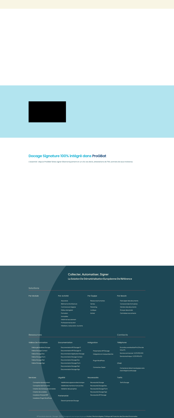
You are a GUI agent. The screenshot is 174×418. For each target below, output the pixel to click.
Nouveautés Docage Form (99, 389)
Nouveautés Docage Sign (98, 392)
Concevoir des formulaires (129, 304)
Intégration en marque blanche (103, 354)
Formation (64, 313)
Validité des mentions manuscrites (72, 385)
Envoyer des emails (126, 310)
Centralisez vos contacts (128, 313)
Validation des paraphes (69, 389)
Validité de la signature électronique (72, 382)
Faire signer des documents (129, 301)
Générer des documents (128, 307)
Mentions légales (98, 416)
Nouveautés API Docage (98, 395)
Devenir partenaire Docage (70, 400)
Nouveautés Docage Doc (98, 385)
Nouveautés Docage (97, 382)
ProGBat (47, 162)
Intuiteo (89, 416)
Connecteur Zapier (99, 367)
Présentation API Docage (101, 351)
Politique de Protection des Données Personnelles (120, 416)
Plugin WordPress (99, 360)
